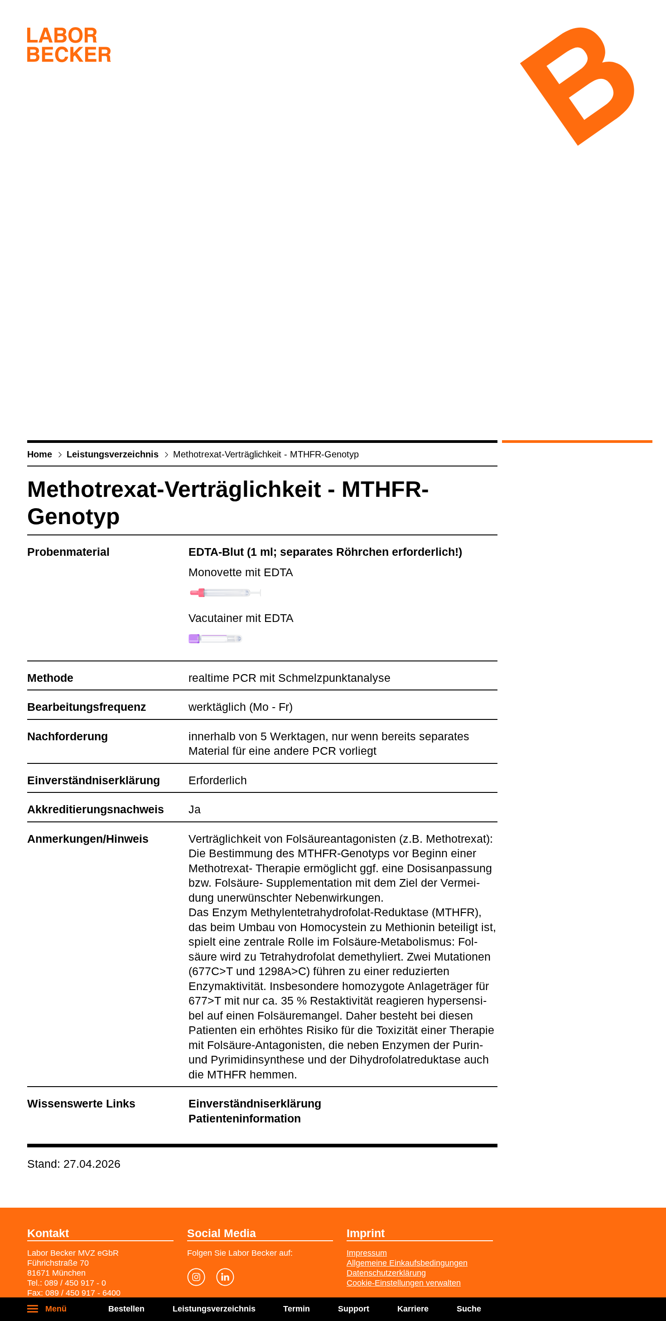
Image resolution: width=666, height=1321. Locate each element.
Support (353, 1308)
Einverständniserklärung (254, 1103)
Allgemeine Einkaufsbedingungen (407, 1263)
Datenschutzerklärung (386, 1272)
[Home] (69, 46)
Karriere (413, 1308)
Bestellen (126, 1308)
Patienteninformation (244, 1118)
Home (39, 454)
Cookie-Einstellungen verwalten (404, 1282)
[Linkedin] (225, 1279)
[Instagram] (196, 1279)
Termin (296, 1308)
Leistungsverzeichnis (214, 1308)
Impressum (367, 1253)
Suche (469, 1308)
